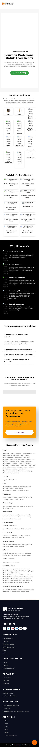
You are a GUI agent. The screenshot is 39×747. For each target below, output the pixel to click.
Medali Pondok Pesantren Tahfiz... (28, 232)
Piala (4, 483)
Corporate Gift (7, 532)
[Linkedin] (17, 628)
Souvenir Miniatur (9, 565)
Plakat (5, 450)
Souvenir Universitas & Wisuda (13, 586)
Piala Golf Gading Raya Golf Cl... (11, 184)
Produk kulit (7, 494)
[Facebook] (4, 628)
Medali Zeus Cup (28, 206)
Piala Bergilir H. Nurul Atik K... (27, 184)
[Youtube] (13, 628)
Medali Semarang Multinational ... (11, 232)
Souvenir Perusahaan (10, 525)
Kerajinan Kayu (8, 503)
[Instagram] (21, 628)
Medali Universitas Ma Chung (11, 220)
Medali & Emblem (8, 559)
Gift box (5, 550)
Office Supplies (8, 522)
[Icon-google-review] (25, 628)
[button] (19, 73)
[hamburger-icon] (35, 4)
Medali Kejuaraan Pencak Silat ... (11, 208)
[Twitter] (8, 628)
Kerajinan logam (8, 541)
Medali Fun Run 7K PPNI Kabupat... (28, 220)
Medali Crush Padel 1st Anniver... (28, 196)
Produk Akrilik (7, 511)
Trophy (5, 476)
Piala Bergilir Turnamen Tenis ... (11, 196)
